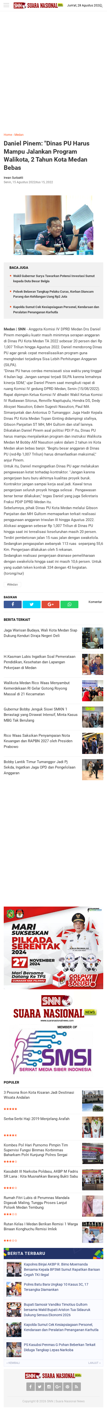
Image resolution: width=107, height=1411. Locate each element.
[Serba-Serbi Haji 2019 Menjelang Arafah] (92, 1127)
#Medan (12, 584)
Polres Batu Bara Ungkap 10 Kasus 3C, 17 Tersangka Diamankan (56, 1287)
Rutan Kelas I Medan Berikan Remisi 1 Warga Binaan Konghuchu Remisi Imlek (41, 1226)
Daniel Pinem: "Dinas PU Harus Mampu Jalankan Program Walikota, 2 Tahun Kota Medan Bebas (47, 155)
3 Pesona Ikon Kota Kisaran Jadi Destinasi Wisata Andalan (39, 1095)
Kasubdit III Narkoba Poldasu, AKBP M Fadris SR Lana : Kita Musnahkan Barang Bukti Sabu (41, 1174)
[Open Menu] (6, 5)
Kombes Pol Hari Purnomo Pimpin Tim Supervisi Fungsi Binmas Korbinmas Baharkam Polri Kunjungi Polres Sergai (36, 1150)
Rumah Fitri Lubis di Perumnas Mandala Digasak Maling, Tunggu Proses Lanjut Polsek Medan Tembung (36, 1203)
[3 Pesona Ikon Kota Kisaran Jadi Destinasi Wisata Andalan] (92, 1100)
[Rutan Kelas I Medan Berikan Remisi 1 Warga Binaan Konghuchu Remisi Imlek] (92, 1232)
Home (8, 135)
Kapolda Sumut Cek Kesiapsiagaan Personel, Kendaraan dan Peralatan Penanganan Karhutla (61, 1327)
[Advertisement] (53, 75)
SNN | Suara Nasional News (66, 1401)
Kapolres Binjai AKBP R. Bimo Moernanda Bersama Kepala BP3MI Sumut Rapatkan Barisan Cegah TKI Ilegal (62, 1269)
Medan (19, 135)
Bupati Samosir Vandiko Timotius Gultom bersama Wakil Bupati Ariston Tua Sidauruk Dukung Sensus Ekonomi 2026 (57, 1310)
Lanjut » (94, 1363)
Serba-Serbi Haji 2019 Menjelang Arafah (36, 1119)
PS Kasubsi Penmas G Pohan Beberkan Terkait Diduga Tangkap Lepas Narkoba (60, 1347)
